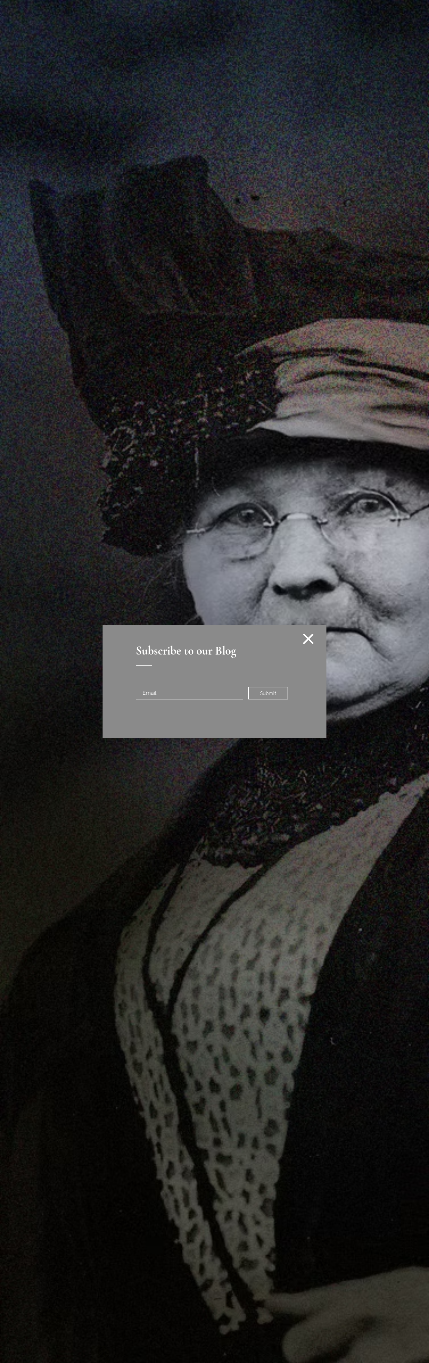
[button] (308, 639)
